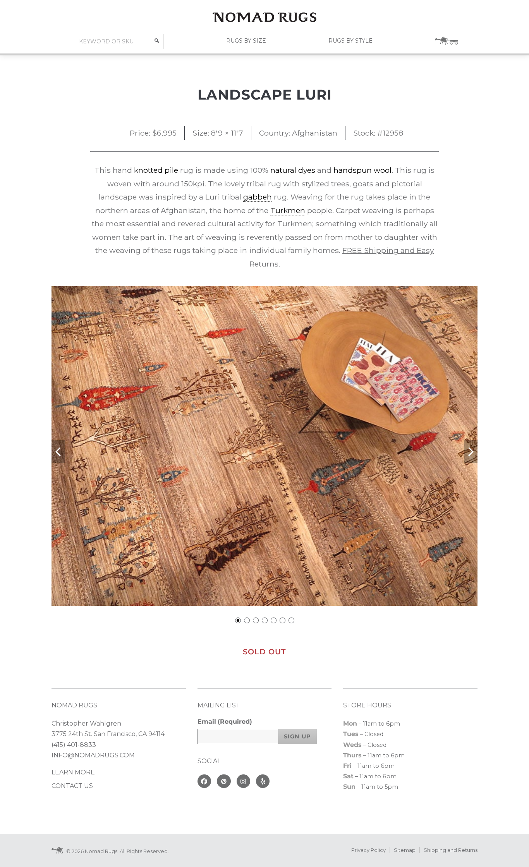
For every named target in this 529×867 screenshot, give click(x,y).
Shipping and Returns (450, 850)
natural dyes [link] (292, 170)
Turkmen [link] (287, 210)
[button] (157, 41)
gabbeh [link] (257, 196)
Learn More (73, 772)
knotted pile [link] (156, 170)
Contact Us (72, 786)
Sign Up (297, 736)
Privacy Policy (368, 850)
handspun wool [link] (362, 170)
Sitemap (405, 850)
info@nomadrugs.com (93, 755)
